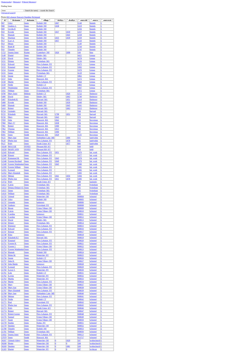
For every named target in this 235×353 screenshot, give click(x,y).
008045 (81, 305)
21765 (4, 285)
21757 (4, 261)
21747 (4, 232)
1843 (57, 117)
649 (79, 146)
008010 (81, 211)
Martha (11, 279)
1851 (68, 99)
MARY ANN (13, 149)
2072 (80, 91)
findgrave (93, 94)
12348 (4, 161)
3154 (4, 70)
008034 (81, 282)
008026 (81, 258)
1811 (57, 179)
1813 (57, 129)
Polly (10, 144)
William (11, 91)
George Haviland (15, 161)
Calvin (10, 185)
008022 (81, 246)
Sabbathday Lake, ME (45, 138)
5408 (4, 102)
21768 (4, 293)
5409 (4, 105)
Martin (10, 82)
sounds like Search (47, 11)
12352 (4, 173)
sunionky (93, 182)
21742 (4, 217)
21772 (4, 305)
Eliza (10, 235)
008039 (81, 290)
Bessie (10, 208)
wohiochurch (95, 340)
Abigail (11, 196)
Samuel (11, 317)
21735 (4, 196)
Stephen (11, 326)
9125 (4, 138)
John (10, 79)
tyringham (94, 185)
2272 (80, 79)
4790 (4, 94)
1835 (57, 38)
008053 (81, 329)
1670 (80, 70)
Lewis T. (11, 270)
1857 (57, 41)
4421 (80, 55)
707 (79, 132)
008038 (81, 288)
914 (3, 44)
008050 (81, 320)
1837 (57, 32)
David (10, 58)
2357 (80, 32)
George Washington (16, 164)
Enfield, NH (42, 23)
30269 (4, 346)
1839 (68, 32)
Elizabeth (12, 114)
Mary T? (11, 123)
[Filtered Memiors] (29, 2)
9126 (4, 141)
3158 (4, 82)
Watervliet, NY (43, 255)
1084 (80, 176)
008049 (81, 317)
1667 (80, 88)
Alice (10, 23)
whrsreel (93, 196)
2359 (80, 38)
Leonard (11, 170)
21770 (4, 299)
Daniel (10, 55)
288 (79, 182)
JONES (27, 146)
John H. (11, 261)
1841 (57, 176)
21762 (4, 276)
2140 (80, 23)
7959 (4, 120)
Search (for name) (31, 11)
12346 (4, 155)
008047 (81, 311)
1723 (4, 52)
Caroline (11, 217)
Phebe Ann (12, 141)
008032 (81, 276)
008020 (81, 240)
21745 (4, 226)
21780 (4, 329)
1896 (68, 138)
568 (79, 111)
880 (79, 144)
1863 (68, 97)
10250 (4, 149)
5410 (4, 108)
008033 (81, 279)
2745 (80, 49)
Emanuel (11, 67)
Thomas (11, 129)
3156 (4, 76)
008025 (81, 255)
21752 (4, 246)
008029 (81, 267)
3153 (4, 67)
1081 (80, 167)
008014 (81, 223)
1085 (80, 179)
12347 (4, 158)
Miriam (11, 176)
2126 (80, 41)
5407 (4, 99)
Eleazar (11, 232)
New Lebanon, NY (44, 64)
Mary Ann (12, 288)
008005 (81, 199)
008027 (81, 261)
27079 (4, 337)
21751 (4, 243)
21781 (4, 332)
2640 (80, 102)
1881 (68, 346)
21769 (4, 296)
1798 (57, 114)
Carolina (11, 214)
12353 (4, 176)
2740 (80, 97)
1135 (80, 135)
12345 (4, 152)
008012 (81, 217)
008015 (81, 226)
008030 (81, 270)
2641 (80, 105)
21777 (4, 320)
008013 (81, 220)
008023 (81, 249)
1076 (80, 152)
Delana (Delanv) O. (16, 188)
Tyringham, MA (43, 61)
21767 (4, 290)
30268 (4, 343)
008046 (81, 308)
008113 (81, 335)
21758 (4, 264)
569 (79, 114)
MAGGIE (12, 146)
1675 (80, 64)
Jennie (10, 76)
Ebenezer (12, 226)
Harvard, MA (42, 99)
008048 (81, 314)
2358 (80, 35)
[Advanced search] (8, 13)
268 (79, 343)
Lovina (11, 276)
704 (79, 123)
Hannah (11, 35)
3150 (4, 58)
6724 (4, 111)
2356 (80, 29)
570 (79, 117)
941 (79, 141)
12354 (4, 179)
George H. (12, 243)
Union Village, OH (44, 208)
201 (79, 188)
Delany (11, 223)
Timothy (11, 49)
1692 (80, 67)
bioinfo (92, 23)
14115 (4, 191)
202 (79, 191)
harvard (93, 111)
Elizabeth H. (13, 99)
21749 (4, 238)
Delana (11, 61)
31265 (4, 349)
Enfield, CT (41, 76)
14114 (4, 188)
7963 (4, 132)
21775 (4, 314)
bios (91, 52)
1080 (80, 164)
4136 (80, 61)
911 (3, 35)
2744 (80, 47)
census (92, 55)
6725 (4, 114)
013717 (81, 337)
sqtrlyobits (94, 138)
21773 (4, 308)
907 (3, 23)
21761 (4, 273)
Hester (10, 343)
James (10, 73)
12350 (4, 167)
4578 (80, 58)
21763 (4, 279)
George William (14, 167)
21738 (4, 205)
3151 (4, 61)
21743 (4, 220)
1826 (57, 52)
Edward (11, 64)
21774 (4, 311)
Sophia (11, 323)
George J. (12, 246)
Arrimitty (11, 111)
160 (79, 52)
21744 (4, 223)
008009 (81, 208)
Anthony (11, 205)
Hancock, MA (42, 79)
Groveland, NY (43, 205)
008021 (81, 243)
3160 (4, 88)
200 (79, 185)
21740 (4, 211)
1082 (80, 170)
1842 (57, 120)
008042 (81, 299)
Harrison (11, 38)
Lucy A (11, 41)
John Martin (13, 264)
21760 (4, 270)
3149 (4, 55)
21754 (4, 252)
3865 (80, 85)
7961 (4, 126)
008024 (81, 252)
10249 (4, 146)
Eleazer (11, 155)
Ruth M (11, 47)
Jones (26, 23)
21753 (4, 249)
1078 (80, 158)
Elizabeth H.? (13, 238)
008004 (81, 196)
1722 (80, 94)
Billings (27, 94)
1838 (57, 26)
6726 (4, 117)
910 (3, 32)
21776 (4, 317)
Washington (13, 88)
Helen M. (12, 255)
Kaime (27, 52)
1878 (68, 141)
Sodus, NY (41, 323)
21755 (4, 255)
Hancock (20, 17)
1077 (80, 155)
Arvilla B (12, 29)
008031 (81, 273)
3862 (80, 76)
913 (3, 41)
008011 (81, 214)
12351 (4, 170)
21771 (4, 302)
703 (79, 120)
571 (79, 138)
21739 (4, 208)
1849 (57, 161)
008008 (81, 205)
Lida (10, 273)
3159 (4, 85)
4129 (80, 73)
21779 (4, 326)
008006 (81, 202)
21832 (4, 335)
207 (79, 349)
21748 (4, 235)
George (11, 70)
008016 (81, 229)
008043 (81, 302)
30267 (4, 340)
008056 (81, 332)
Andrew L (12, 26)
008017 (81, 232)
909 (3, 29)
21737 (4, 202)
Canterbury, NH (43, 52)
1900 (57, 126)
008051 (81, 323)
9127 (4, 144)
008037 (81, 285)
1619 (80, 26)
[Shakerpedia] (6, 2)
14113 (4, 185)
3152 (4, 64)
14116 (4, 193)
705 (79, 126)
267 (79, 340)
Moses (10, 44)
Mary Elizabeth (14, 173)
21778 (4, 323)
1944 (80, 82)
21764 (4, 282)
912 (3, 38)
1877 (68, 144)
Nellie (10, 85)
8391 (4, 135)
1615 (80, 108)
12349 (4, 164)
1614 (80, 99)
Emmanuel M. (13, 158)
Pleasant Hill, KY (44, 146)
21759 (4, 267)
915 (3, 47)
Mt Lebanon (11, 17)
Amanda (11, 202)
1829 (57, 135)
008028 (81, 264)
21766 (4, 288)
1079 (80, 161)
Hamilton (27, 17)
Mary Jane (12, 138)
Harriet (11, 349)
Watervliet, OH (43, 196)
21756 (4, 258)
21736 (4, 199)
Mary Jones (12, 94)
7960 (4, 123)
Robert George (14, 314)
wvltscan (93, 349)
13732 (4, 182)
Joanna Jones (13, 52)
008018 (81, 235)
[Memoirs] (17, 2)
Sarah (10, 320)
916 (3, 49)
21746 (4, 229)
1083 (80, 173)
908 (3, 26)
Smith (26, 135)
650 (79, 149)
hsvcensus (94, 120)
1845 (68, 35)
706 (79, 129)
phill (91, 146)
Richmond (36, 17)
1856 (68, 176)
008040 (81, 293)
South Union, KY (44, 144)
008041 (81, 296)
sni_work (93, 152)
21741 (4, 214)
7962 (4, 129)
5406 (4, 97)
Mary (10, 117)
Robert (11, 108)
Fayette (11, 32)
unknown (40, 202)
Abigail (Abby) (14, 340)
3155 (4, 73)
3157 (4, 79)
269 (79, 346)
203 (79, 193)
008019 (81, 238)
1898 (68, 52)
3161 (4, 91)
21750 (4, 240)
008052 (81, 326)
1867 (57, 23)
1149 (80, 44)
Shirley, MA (42, 55)
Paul (10, 302)
